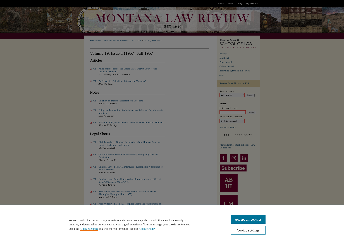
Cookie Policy (147, 228)
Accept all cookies (248, 219)
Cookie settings (89, 228)
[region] (172, 224)
